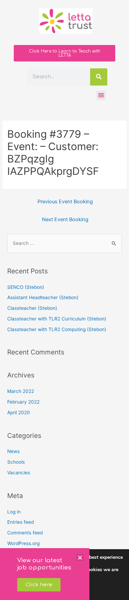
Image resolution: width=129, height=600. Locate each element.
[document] (64, 300)
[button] (80, 557)
